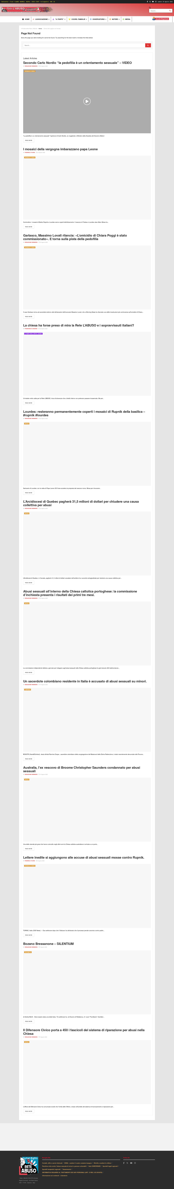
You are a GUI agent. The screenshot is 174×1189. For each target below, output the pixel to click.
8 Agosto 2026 (40, 861)
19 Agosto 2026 (44, 684)
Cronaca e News (30, 71)
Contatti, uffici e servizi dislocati (52, 1163)
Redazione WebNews (31, 66)
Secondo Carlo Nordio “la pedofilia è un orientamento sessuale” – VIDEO (77, 62)
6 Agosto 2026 (43, 947)
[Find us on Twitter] (150, 1)
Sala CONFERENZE (95, 1166)
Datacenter (5, 1)
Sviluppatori (44, 1)
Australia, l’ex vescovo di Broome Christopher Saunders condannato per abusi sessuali (81, 769)
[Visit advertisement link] (94, 9)
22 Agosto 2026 (43, 328)
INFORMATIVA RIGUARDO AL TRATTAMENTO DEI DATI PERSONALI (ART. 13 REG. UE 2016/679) (72, 1172)
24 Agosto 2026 (44, 66)
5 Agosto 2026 (43, 1037)
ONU (51, 1)
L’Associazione (41, 19)
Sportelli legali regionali (110, 1166)
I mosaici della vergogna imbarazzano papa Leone (60, 149)
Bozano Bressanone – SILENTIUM (48, 943)
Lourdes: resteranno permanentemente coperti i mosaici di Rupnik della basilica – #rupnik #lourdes (84, 413)
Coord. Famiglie (78, 19)
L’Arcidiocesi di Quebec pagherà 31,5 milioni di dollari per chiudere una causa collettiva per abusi (81, 503)
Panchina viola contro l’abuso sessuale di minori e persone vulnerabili (64, 1166)
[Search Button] (160, 8)
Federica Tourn (30, 152)
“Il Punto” (59, 19)
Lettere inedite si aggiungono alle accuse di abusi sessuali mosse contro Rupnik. (83, 857)
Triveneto (28, 952)
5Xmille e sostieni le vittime (102, 1163)
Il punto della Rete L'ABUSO (33, 333)
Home (27, 19)
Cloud (11, 1)
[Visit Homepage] (28, 10)
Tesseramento (66, 1169)
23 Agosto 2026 (44, 242)
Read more (29, 140)
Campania (27, 689)
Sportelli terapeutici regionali (51, 1169)
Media (127, 19)
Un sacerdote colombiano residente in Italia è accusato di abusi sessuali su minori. (85, 681)
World (27, 423)
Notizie (115, 19)
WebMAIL (22, 1)
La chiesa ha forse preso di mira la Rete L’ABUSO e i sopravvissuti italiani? (78, 325)
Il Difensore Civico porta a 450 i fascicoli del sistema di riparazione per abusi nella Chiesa (83, 1032)
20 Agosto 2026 (44, 598)
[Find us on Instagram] (155, 1)
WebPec (28, 1)
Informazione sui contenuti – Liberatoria (54, 1175)
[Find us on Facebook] (147, 1)
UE (54, 1)
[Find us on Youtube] (153, 1)
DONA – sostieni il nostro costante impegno (78, 1163)
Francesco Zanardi (31, 328)
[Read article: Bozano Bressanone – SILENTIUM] (87, 982)
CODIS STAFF (35, 1)
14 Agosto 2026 (44, 774)
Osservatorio (99, 19)
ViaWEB (16, 1)
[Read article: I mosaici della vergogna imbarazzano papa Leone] (87, 188)
